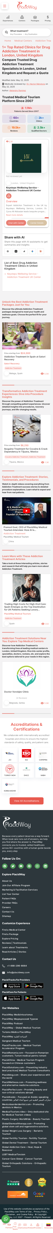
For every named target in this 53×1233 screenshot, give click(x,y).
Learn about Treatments (15, 947)
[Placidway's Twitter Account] (13, 866)
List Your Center (10, 894)
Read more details (14, 215)
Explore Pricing (10, 938)
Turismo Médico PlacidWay (16, 1032)
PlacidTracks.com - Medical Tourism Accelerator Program (21, 1047)
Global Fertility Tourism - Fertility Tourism (24, 1138)
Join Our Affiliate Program (16, 885)
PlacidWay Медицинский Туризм (20, 1019)
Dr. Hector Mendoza (36, 84)
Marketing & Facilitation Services (20, 889)
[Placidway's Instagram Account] (37, 866)
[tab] (20, 632)
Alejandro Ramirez (17, 90)
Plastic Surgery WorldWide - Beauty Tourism (26, 1119)
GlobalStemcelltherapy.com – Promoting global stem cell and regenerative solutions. (25, 1125)
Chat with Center (16, 223)
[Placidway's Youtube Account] (21, 866)
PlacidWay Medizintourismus (17, 1014)
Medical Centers (23, 40)
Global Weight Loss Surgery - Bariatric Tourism (22, 1132)
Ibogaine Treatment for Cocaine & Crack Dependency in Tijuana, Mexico (25, 450)
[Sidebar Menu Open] (4, 6)
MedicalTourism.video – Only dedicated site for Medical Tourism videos (25, 1113)
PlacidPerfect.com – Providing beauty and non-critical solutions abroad (24, 1091)
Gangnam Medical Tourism (16, 1041)
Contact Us (8, 911)
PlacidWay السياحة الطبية (14, 1036)
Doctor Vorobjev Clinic (16, 691)
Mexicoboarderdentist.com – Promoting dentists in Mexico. (23, 1106)
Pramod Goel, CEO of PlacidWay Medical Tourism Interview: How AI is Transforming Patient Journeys (25, 528)
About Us (7, 881)
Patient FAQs (9, 898)
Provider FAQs (9, 903)
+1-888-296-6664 (17, 965)
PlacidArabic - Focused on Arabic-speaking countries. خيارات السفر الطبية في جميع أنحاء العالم (26, 1098)
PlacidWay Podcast (12, 1023)
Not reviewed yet (14, 176)
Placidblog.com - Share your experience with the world (26, 1076)
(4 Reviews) (21, 698)
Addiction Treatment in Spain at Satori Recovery (24, 358)
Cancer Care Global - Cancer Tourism (22, 1158)
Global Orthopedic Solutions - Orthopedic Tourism (24, 1164)
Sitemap (6, 916)
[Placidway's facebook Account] (4, 866)
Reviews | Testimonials (14, 943)
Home (7, 40)
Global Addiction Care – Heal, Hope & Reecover (22, 1148)
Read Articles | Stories (14, 951)
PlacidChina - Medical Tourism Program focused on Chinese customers (23, 1061)
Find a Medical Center (13, 929)
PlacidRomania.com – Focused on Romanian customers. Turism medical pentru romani (25, 1054)
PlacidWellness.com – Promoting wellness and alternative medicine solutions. (24, 1083)
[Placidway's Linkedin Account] (45, 866)
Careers (6, 907)
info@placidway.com (18, 972)
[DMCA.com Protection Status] (42, 1182)
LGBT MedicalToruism (13, 1154)
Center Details (36, 223)
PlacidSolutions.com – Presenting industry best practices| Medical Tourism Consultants (26, 1069)
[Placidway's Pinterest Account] (29, 866)
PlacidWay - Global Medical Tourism (21, 1027)
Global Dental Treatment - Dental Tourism (24, 1142)
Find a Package (10, 934)
